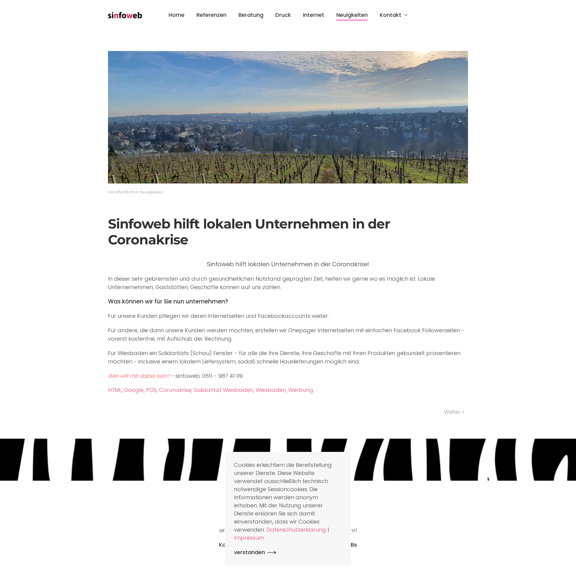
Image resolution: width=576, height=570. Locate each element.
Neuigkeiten (352, 15)
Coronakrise (175, 390)
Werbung (300, 390)
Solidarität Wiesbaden (223, 390)
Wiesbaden (271, 390)
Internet (313, 15)
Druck (283, 15)
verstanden (249, 552)
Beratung (250, 15)
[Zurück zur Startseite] (125, 15)
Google (134, 390)
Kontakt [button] (390, 15)
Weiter (452, 412)
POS (151, 390)
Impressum (249, 538)
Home (176, 15)
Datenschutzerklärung (296, 529)
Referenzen (211, 15)
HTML (115, 390)
